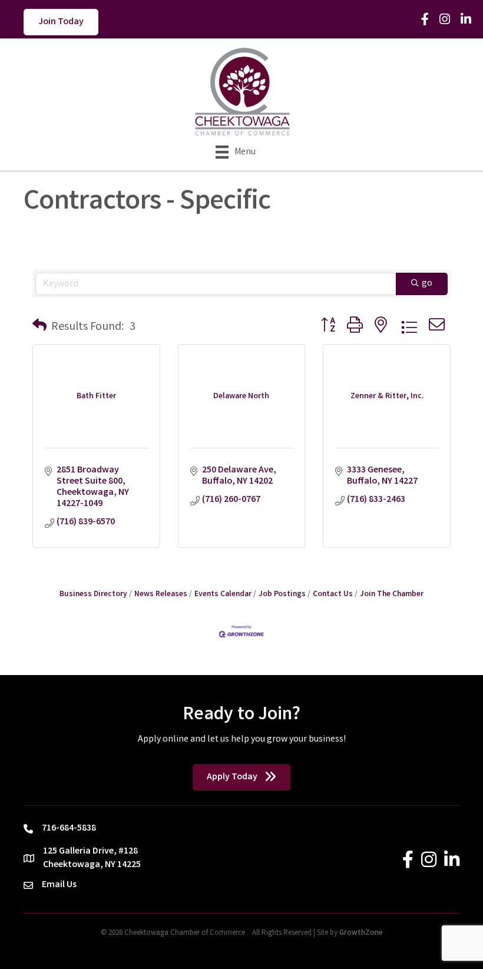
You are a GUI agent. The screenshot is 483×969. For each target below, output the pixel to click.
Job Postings (282, 594)
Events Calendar (223, 594)
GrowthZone (361, 933)
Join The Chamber (392, 594)
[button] (39, 327)
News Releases (160, 594)
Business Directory (93, 594)
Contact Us (333, 594)
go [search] (427, 283)
